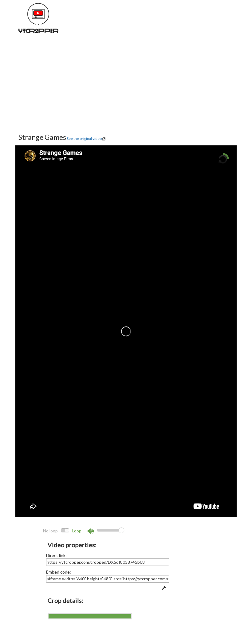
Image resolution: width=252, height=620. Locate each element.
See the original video (84, 138)
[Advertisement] (126, 89)
